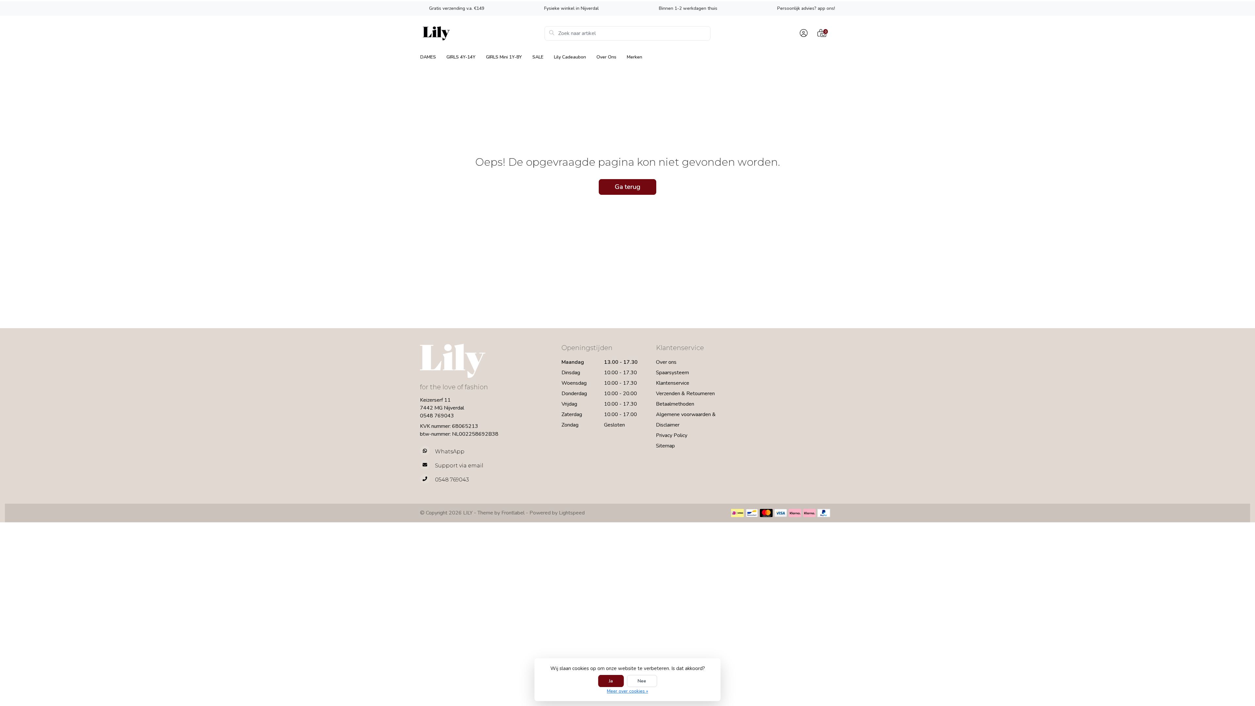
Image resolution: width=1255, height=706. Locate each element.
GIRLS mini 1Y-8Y (504, 57)
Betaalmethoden (675, 404)
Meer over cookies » (627, 691)
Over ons (606, 57)
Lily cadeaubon (570, 57)
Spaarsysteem (672, 372)
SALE (538, 57)
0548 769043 (437, 415)
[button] (803, 33)
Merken (634, 57)
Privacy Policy (671, 435)
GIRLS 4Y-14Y (461, 57)
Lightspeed (572, 512)
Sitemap (665, 445)
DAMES (428, 57)
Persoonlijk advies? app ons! (806, 8)
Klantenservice (672, 383)
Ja (611, 681)
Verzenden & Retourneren (685, 393)
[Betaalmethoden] (737, 513)
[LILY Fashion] (482, 33)
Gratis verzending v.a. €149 (456, 8)
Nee (642, 681)
